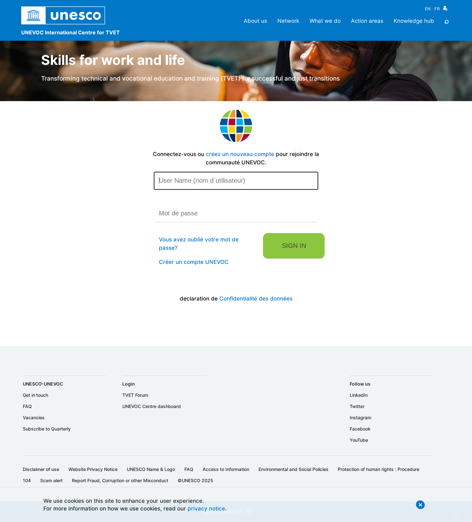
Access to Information (226, 469)
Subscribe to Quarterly (47, 428)
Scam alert (51, 480)
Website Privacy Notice (93, 469)
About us (255, 20)
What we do (325, 20)
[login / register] (445, 9)
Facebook (360, 428)
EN (428, 8)
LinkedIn (359, 395)
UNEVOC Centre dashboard (151, 406)
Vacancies (34, 417)
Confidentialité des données (256, 298)
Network (288, 20)
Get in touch (35, 395)
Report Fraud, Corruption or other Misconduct (120, 480)
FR (437, 8)
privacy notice (206, 508)
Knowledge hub (414, 20)
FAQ (27, 406)
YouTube (359, 440)
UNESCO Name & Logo (151, 469)
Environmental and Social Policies (293, 469)
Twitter (357, 406)
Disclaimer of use (41, 469)
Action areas (367, 20)
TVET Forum (135, 395)
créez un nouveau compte (240, 154)
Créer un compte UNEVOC (194, 261)
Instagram (360, 417)
